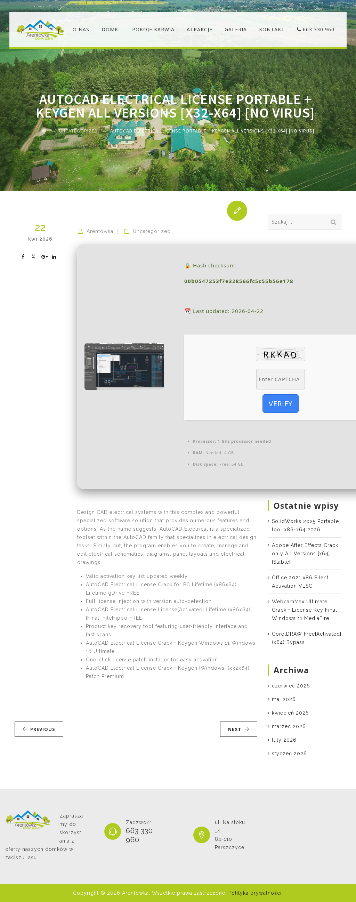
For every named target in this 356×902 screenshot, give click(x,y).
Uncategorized (152, 231)
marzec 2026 (289, 726)
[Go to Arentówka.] (44, 131)
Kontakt (272, 29)
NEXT (235, 729)
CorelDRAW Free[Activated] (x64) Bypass (306, 638)
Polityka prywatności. (255, 893)
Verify (280, 403)
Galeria (236, 29)
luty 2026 (284, 740)
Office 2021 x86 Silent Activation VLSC (300, 582)
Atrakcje (199, 29)
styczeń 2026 (289, 753)
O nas (81, 29)
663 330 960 (317, 29)
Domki (111, 29)
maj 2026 (284, 699)
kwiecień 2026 (290, 713)
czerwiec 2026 (291, 685)
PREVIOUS (42, 729)
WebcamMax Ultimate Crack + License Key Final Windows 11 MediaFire (304, 610)
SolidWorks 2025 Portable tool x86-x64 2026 (305, 525)
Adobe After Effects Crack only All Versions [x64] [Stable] (305, 553)
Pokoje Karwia (153, 29)
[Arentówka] (40, 29)
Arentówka (100, 231)
